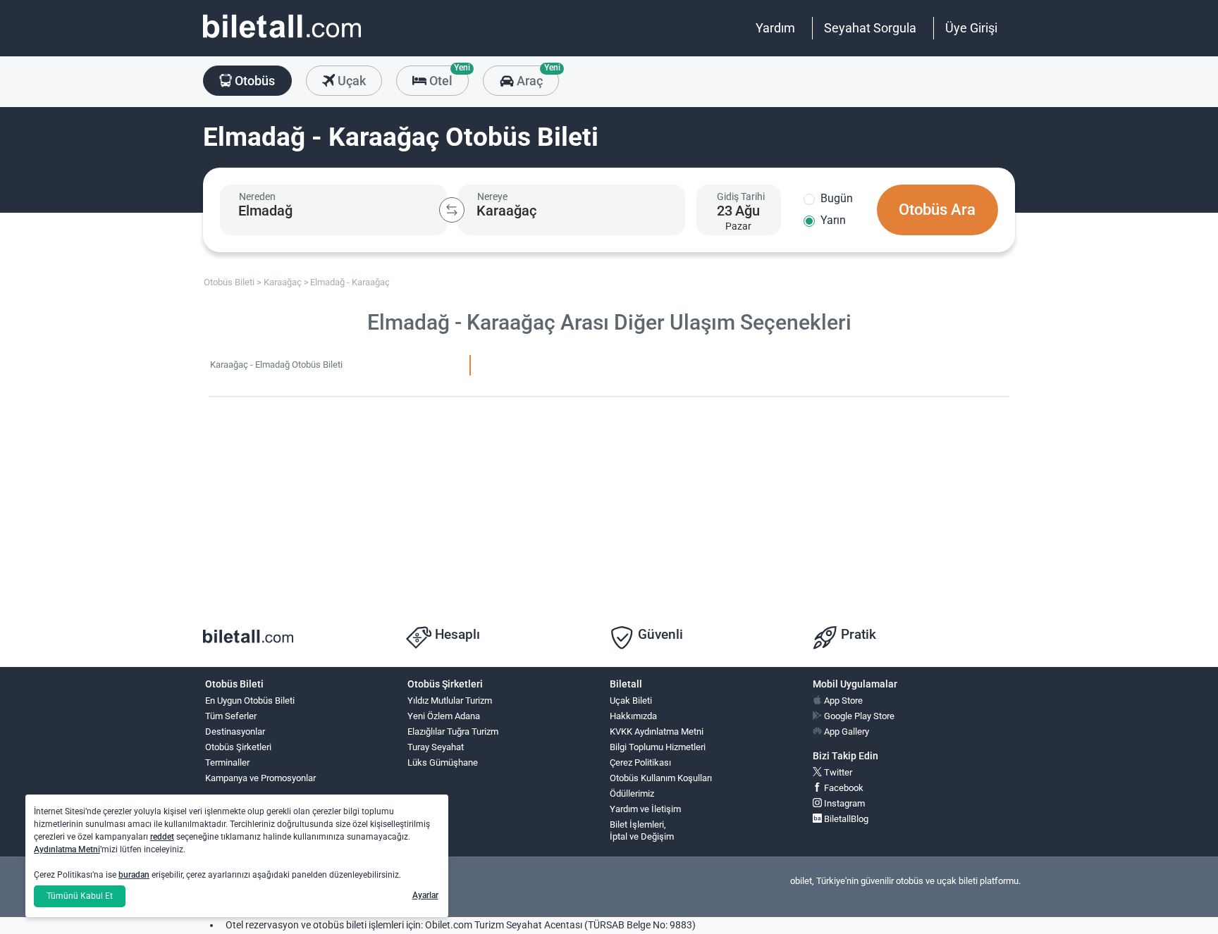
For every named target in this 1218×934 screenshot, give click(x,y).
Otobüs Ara (937, 209)
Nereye (492, 196)
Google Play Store (858, 716)
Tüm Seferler (231, 716)
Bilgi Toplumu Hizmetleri (658, 747)
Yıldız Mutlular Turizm (449, 700)
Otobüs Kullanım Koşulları (661, 778)
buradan (133, 875)
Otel (447, 77)
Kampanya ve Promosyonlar (260, 778)
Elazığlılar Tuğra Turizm (452, 731)
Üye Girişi (971, 27)
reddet (162, 837)
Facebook (842, 788)
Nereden (257, 196)
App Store (842, 700)
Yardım (775, 27)
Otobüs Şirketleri (238, 747)
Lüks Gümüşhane (442, 762)
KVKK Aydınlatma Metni (656, 731)
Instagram (843, 803)
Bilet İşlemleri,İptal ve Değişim (642, 830)
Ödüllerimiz (632, 793)
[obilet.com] (282, 39)
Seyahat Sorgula (870, 27)
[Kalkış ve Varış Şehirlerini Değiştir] (452, 210)
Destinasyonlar (235, 731)
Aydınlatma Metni (67, 849)
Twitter (837, 772)
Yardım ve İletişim (645, 809)
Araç (536, 77)
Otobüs (253, 80)
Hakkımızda (633, 716)
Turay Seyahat (435, 747)
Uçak (350, 80)
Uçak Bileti (631, 700)
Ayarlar (425, 895)
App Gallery (845, 731)
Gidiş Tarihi (741, 196)
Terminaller (227, 762)
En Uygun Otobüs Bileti (250, 700)
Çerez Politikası (640, 762)
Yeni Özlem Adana (443, 716)
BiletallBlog (845, 819)
